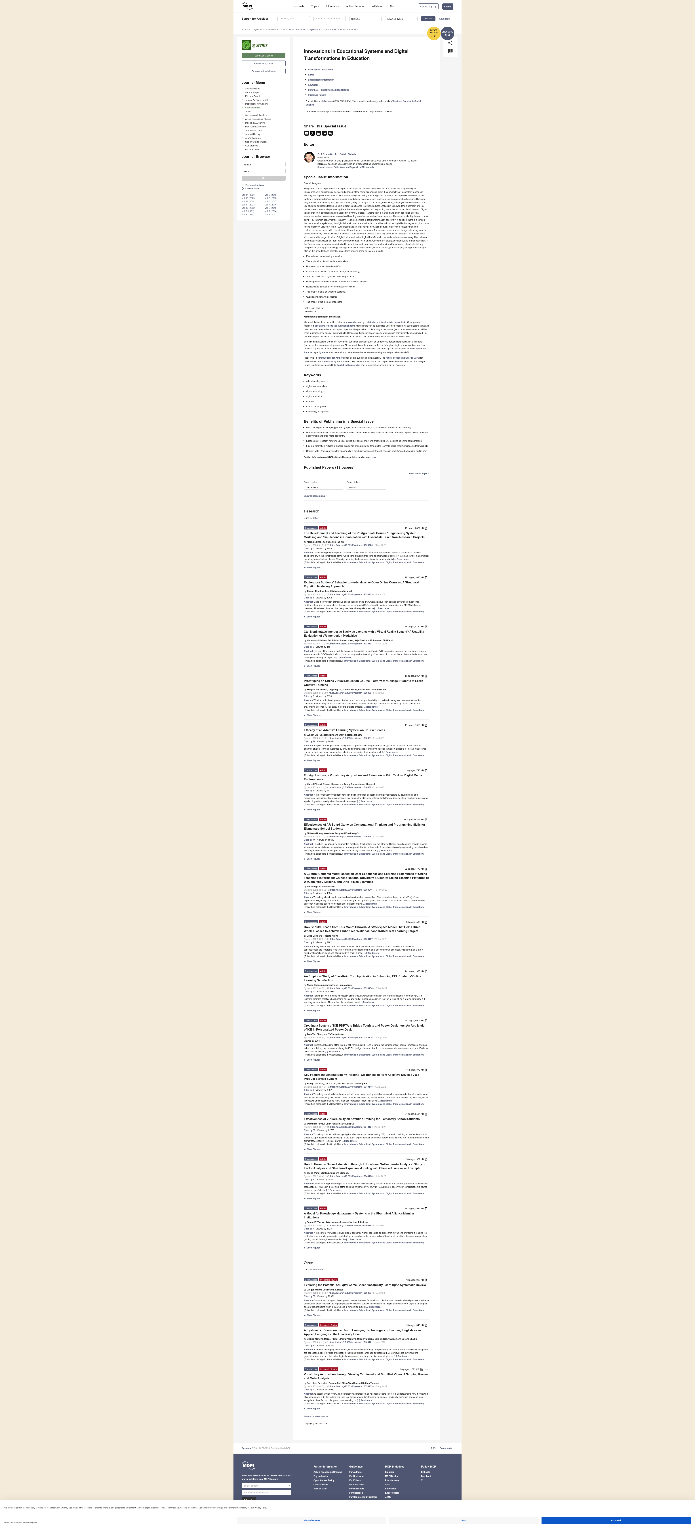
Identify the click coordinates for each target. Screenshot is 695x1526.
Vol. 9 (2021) (248, 211)
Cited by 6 (309, 597)
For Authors (355, 1472)
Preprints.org (392, 1480)
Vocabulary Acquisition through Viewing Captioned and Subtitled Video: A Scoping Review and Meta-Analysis (366, 1376)
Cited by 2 (309, 1090)
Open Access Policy (323, 1480)
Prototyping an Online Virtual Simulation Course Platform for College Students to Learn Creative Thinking (363, 682)
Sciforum (390, 1472)
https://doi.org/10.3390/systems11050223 (351, 594)
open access (328, 361)
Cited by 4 (309, 942)
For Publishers (356, 1488)
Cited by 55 (309, 1296)
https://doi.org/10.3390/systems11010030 (350, 787)
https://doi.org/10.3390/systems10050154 (351, 988)
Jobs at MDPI (320, 1488)
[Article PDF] (426, 528)
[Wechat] (330, 134)
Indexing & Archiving (255, 122)
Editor (311, 74)
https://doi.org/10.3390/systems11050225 (351, 545)
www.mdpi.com (353, 322)
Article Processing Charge (258, 118)
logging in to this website (393, 322)
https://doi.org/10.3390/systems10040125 (351, 1037)
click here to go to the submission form (335, 325)
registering (370, 322)
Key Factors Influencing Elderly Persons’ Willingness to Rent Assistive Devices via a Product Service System (361, 1076)
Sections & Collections (256, 115)
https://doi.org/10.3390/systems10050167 (351, 939)
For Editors (355, 1480)
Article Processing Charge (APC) (403, 357)
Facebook (426, 1476)
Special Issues (272, 29)
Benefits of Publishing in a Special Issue (328, 89)
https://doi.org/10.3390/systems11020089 (350, 692)
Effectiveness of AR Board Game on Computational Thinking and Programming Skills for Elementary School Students (364, 826)
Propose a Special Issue (264, 71)
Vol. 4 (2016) (271, 204)
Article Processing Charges (327, 1472)
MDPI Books (391, 1476)
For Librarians (356, 1484)
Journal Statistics (253, 130)
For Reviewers (356, 1476)
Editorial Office (252, 149)
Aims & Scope (252, 92)
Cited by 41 (309, 839)
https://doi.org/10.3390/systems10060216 (351, 889)
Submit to (264, 55)
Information (332, 6)
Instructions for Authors (256, 103)
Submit (447, 6)
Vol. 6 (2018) (271, 197)
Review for (263, 63)
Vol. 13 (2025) (248, 197)
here (374, 457)
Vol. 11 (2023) (248, 204)
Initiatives (377, 6)
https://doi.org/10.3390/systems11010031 (350, 738)
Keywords (313, 84)
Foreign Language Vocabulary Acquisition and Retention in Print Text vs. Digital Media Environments (363, 777)
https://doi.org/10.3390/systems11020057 (350, 1292)
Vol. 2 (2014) (271, 211)
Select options (251, 1485)
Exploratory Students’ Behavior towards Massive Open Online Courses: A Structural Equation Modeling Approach (361, 584)
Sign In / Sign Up (428, 6)
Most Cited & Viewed (255, 126)
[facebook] (324, 134)
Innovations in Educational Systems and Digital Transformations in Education (320, 29)
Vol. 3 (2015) (271, 207)
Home (252, 88)
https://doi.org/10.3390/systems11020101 (351, 643)
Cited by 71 (309, 1345)
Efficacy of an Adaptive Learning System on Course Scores (344, 730)
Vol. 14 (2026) (248, 194)
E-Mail (343, 154)
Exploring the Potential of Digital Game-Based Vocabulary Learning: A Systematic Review (365, 1285)
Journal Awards (253, 137)
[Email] (306, 134)
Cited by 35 (309, 1130)
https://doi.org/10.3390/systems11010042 (350, 1342)
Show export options (316, 495)
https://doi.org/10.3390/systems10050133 (351, 1386)
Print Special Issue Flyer (320, 69)
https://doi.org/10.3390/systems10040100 (351, 1176)
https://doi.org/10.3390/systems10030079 (350, 1225)
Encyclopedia (392, 1492)
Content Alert (446, 1448)
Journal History (252, 134)
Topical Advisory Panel (256, 99)
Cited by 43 (309, 991)
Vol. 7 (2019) (271, 194)
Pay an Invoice (320, 1476)
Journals (299, 6)
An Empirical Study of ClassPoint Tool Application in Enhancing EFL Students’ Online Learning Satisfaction (362, 978)
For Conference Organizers (363, 1496)
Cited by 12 (309, 1179)
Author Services (355, 6)
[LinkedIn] (318, 134)
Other (316, 518)
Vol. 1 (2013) (271, 214)
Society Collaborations (256, 141)
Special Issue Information (321, 79)
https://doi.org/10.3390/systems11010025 (350, 836)
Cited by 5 (309, 548)
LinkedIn (425, 1472)
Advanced (444, 18)
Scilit (387, 1484)
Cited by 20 (309, 741)
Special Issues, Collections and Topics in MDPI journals (345, 167)
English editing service (348, 365)
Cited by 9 (309, 696)
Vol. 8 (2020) (248, 214)
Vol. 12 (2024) (248, 201)
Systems (258, 29)
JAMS (388, 1496)
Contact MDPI (320, 1484)
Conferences (251, 145)
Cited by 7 (309, 646)
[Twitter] (312, 134)
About (392, 6)
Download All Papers (418, 473)
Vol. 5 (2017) (271, 201)
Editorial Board (252, 96)
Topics (315, 6)
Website (352, 154)
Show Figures (312, 567)
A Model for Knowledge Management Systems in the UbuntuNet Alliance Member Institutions (359, 1215)
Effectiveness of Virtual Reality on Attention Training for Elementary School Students (362, 1119)
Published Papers (317, 94)
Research (318, 1269)
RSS (433, 1448)
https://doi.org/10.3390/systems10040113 (351, 1086)
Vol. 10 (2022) (248, 207)
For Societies (356, 1492)
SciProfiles (390, 1488)
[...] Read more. (401, 559)
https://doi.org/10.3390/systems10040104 (351, 1126)
